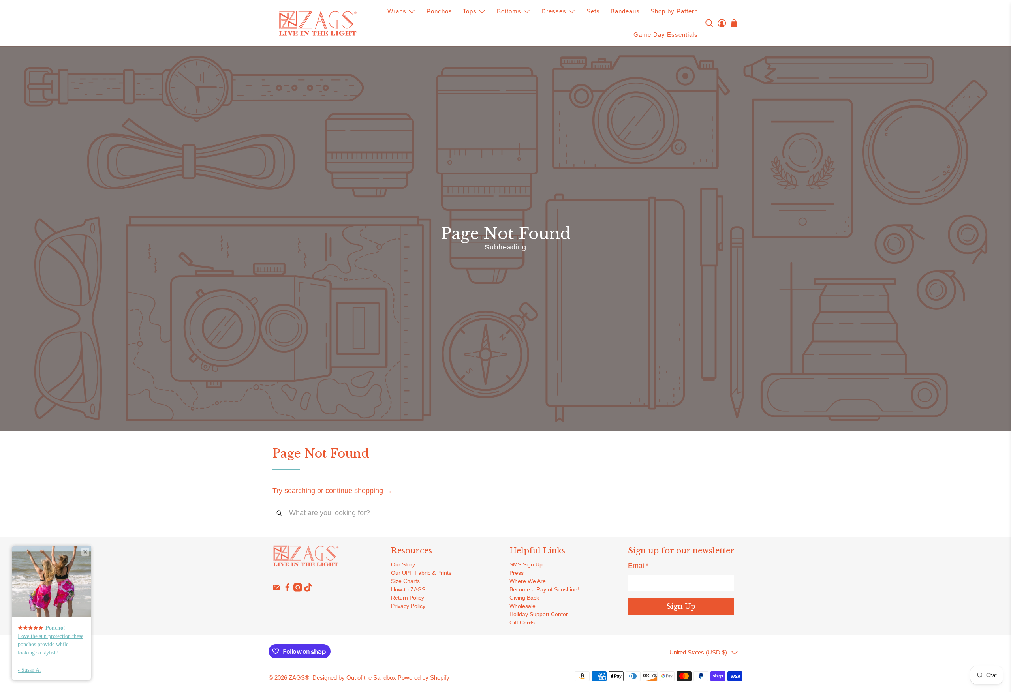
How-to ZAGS (408, 589)
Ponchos (439, 11)
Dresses (553, 11)
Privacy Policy (408, 606)
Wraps (396, 11)
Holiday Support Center (538, 614)
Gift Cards (522, 622)
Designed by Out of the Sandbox (354, 677)
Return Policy (407, 597)
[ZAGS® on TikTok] (308, 590)
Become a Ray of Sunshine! (544, 589)
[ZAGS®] (317, 23)
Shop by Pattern (674, 11)
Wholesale (522, 606)
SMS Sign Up (526, 564)
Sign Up (680, 606)
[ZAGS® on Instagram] (297, 590)
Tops (470, 11)
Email (638, 566)
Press (516, 573)
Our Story (403, 564)
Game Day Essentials (665, 34)
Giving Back (524, 597)
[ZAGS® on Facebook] (287, 590)
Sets (593, 11)
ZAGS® (299, 677)
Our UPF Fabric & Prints (421, 573)
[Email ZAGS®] (276, 590)
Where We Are (527, 581)
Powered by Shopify (423, 677)
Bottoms (509, 11)
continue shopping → (358, 491)
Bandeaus (625, 11)
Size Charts (405, 581)
